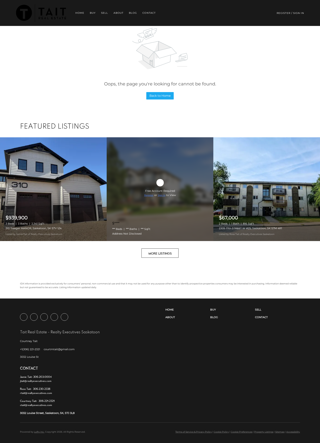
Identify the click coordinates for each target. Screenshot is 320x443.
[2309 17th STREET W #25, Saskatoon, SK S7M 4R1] (266, 189)
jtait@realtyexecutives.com (35, 380)
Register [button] (283, 12)
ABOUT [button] (118, 12)
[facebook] (23, 317)
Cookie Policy (221, 431)
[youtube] (54, 317)
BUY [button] (93, 12)
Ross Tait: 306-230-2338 (35, 388)
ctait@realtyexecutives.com (36, 405)
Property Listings (263, 431)
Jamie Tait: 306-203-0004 (36, 376)
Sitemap (279, 431)
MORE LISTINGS (160, 253)
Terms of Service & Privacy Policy (193, 431)
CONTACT (149, 12)
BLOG (133, 12)
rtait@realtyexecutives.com (36, 392)
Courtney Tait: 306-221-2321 (37, 400)
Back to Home (160, 95)
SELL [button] (104, 12)
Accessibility (293, 431)
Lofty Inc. (39, 431)
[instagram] (44, 317)
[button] (41, 13)
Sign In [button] (298, 12)
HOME (79, 12)
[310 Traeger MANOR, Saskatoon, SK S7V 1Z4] (53, 189)
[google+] (64, 317)
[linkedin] (34, 317)
